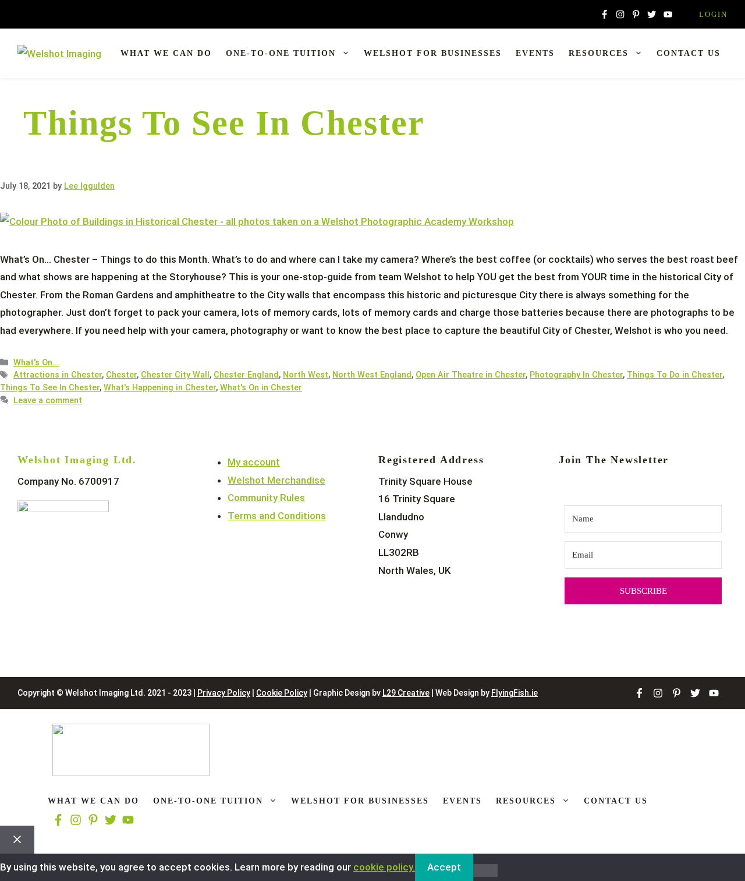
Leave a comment (47, 401)
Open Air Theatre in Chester (471, 375)
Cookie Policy (281, 692)
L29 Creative (406, 692)
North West (305, 375)
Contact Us (689, 53)
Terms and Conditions (277, 515)
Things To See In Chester (50, 388)
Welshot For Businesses (433, 53)
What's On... (36, 363)
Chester (121, 375)
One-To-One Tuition (281, 53)
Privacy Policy (223, 692)
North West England (371, 375)
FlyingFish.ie (514, 692)
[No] (485, 870)
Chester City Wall (175, 375)
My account (254, 462)
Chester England (246, 375)
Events (535, 53)
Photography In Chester (576, 375)
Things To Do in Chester (674, 375)
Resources (599, 53)
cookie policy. (384, 867)
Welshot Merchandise (276, 480)
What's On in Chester (261, 388)
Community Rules (266, 497)
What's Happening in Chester (160, 388)
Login (713, 14)
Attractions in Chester (57, 375)
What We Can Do (166, 53)
